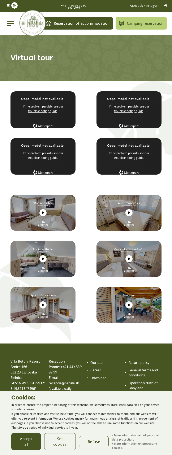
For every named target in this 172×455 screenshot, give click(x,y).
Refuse (94, 441)
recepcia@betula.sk (64, 383)
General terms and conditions (143, 372)
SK (8, 5)
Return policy (139, 362)
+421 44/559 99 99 (73, 6)
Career (95, 370)
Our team (97, 362)
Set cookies (59, 441)
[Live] (165, 6)
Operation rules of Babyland (143, 385)
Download (98, 378)
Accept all (26, 441)
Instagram (153, 6)
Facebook (136, 6)
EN (15, 5)
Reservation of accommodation (81, 23)
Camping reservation (145, 23)
